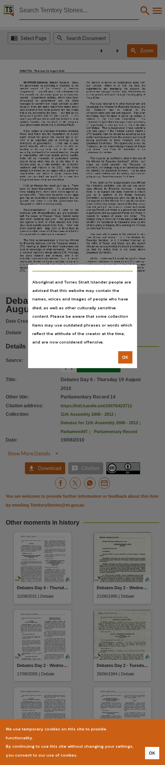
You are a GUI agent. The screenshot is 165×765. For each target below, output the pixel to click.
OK (125, 357)
